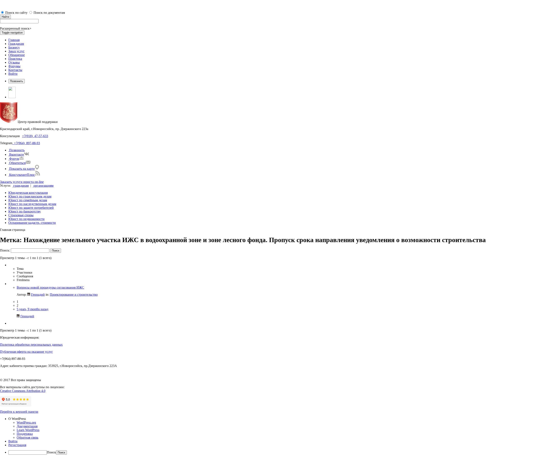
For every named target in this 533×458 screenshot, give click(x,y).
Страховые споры (21, 215)
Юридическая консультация (28, 192)
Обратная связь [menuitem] (27, 437)
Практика (15, 58)
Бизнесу (14, 47)
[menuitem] (270, 419)
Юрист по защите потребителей (31, 207)
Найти (5, 16)
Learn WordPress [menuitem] (28, 430)
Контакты (15, 70)
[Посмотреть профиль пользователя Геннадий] (28, 294)
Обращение (16, 55)
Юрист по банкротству (24, 211)
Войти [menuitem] (12, 441)
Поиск (51, 452)
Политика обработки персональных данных (31, 344)
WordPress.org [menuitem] (26, 422)
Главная (14, 40)
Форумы (14, 66)
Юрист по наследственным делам (32, 204)
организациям (43, 185)
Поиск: (5, 250)
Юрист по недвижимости (26, 219)
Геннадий (38, 294)
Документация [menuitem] (27, 426)
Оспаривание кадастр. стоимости (32, 222)
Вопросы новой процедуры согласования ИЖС (50, 287)
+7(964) (18, 143)
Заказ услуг (16, 51)
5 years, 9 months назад (32, 309)
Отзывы (14, 62)
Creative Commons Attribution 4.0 (22, 391)
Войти (12, 73)
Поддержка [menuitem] (25, 433)
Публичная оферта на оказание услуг (26, 351)
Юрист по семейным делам (27, 200)
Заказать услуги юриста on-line (22, 182)
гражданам (20, 185)
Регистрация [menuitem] (17, 445)
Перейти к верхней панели (19, 411)
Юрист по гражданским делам (29, 196)
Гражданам (16, 43)
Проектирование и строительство (74, 294)
